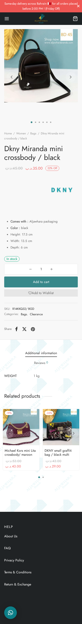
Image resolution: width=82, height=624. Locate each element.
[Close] (78, 6)
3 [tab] (39, 122)
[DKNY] (61, 190)
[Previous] (8, 433)
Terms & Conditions (17, 572)
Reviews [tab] (41, 362)
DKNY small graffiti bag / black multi (58, 452)
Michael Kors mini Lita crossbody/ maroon (20, 452)
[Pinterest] (33, 329)
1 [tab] (31, 122)
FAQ (7, 548)
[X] (24, 329)
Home (8, 133)
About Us (10, 536)
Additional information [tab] (41, 353)
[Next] (74, 433)
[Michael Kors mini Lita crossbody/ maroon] (21, 427)
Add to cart (41, 281)
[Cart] (75, 18)
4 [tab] (43, 122)
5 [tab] (47, 122)
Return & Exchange (17, 584)
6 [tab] (50, 122)
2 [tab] (35, 122)
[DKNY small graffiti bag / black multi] (61, 427)
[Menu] (6, 18)
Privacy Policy (14, 560)
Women (21, 133)
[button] (41, 292)
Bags (33, 133)
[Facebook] (16, 329)
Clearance (36, 314)
